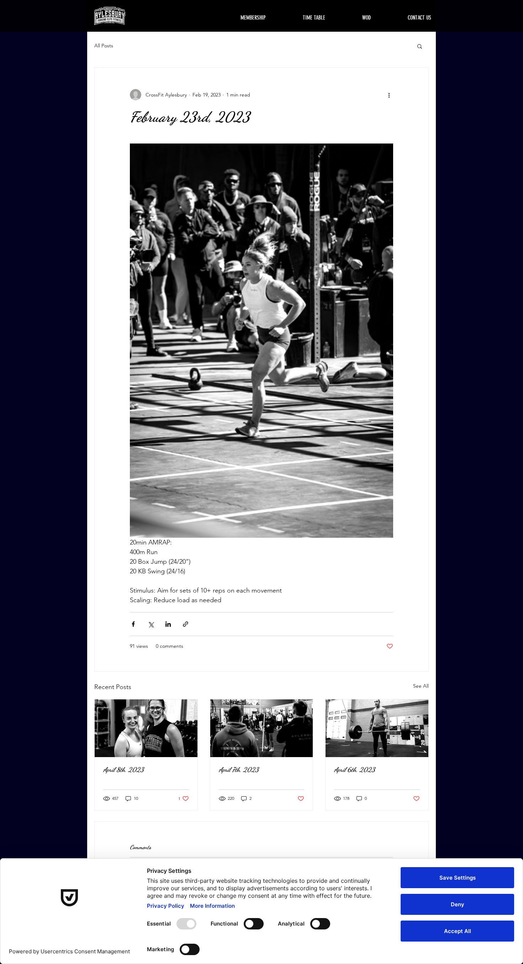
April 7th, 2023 (239, 769)
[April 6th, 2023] (377, 728)
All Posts (103, 45)
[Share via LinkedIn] (168, 624)
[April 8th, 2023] (146, 728)
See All (421, 686)
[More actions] (389, 94)
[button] (419, 46)
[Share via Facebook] (133, 624)
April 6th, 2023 (354, 769)
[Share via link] (185, 624)
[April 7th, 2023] (261, 728)
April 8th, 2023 (123, 769)
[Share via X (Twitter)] (150, 624)
